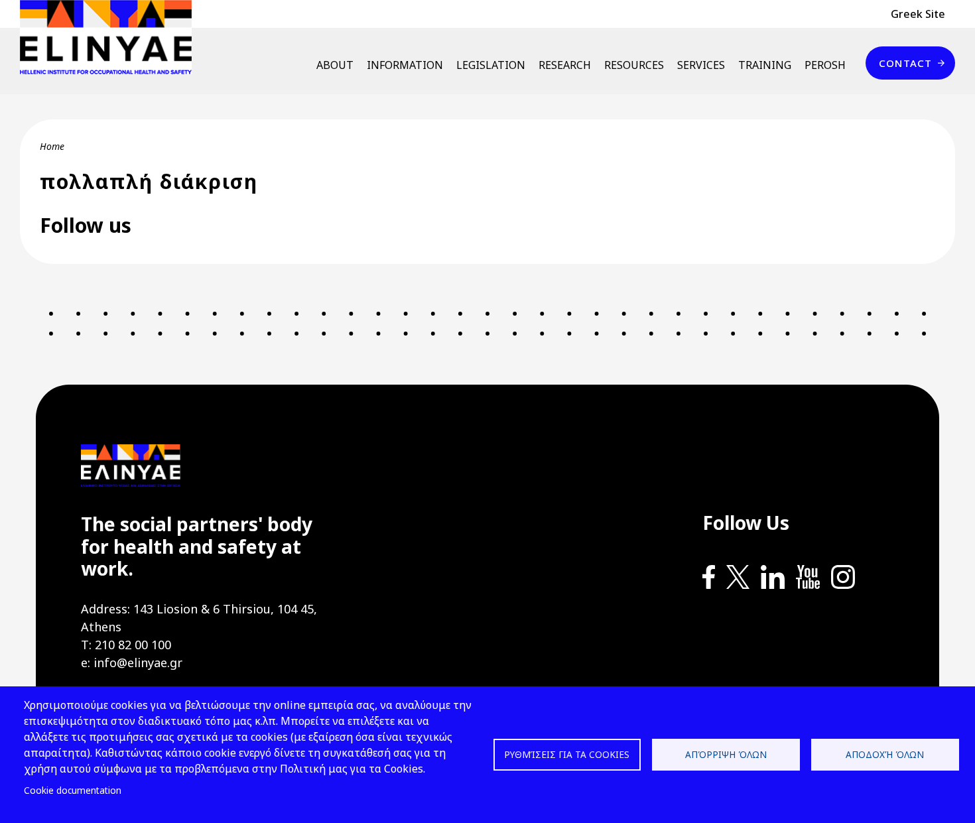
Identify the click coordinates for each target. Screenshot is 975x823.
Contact (905, 63)
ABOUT (335, 65)
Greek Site (918, 14)
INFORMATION (405, 65)
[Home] (111, 37)
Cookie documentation (72, 790)
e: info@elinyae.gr (131, 662)
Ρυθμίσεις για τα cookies (566, 754)
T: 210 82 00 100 (126, 645)
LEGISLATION (490, 65)
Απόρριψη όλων (726, 754)
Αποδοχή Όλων (885, 754)
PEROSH (825, 65)
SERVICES (701, 65)
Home (52, 146)
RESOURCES (634, 65)
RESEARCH (565, 65)
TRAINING (764, 65)
